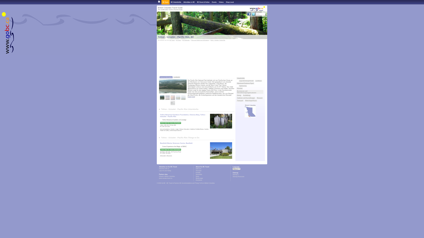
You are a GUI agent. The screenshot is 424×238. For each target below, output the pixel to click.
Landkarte (177, 77)
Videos (221, 2)
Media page (199, 178)
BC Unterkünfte (176, 2)
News (197, 176)
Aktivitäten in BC (189, 2)
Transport (240, 100)
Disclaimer (199, 180)
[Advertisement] (212, 58)
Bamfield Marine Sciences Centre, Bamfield (176, 143)
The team (198, 170)
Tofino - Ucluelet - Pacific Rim (217, 40)
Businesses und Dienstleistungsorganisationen (246, 92)
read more (191, 97)
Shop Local (230, 2)
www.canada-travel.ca (165, 178)
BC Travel (172, 40)
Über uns (198, 168)
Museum (259, 98)
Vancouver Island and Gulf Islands (200, 40)
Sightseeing (242, 86)
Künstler (239, 88)
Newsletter (199, 174)
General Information (166, 77)
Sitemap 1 (236, 174)
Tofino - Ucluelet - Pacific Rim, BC (176, 37)
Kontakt (198, 172)
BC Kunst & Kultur (203, 2)
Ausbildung (246, 95)
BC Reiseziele (186, 40)
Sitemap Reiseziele (238, 176)
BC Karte (165, 2)
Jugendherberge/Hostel (246, 81)
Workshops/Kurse (251, 100)
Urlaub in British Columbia (167, 176)
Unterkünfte (240, 78)
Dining (239, 95)
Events (214, 2)
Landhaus (259, 81)
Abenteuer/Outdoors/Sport (245, 83)
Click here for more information (170, 123)
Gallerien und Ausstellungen (246, 98)
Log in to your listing (165, 170)
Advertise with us (164, 168)
